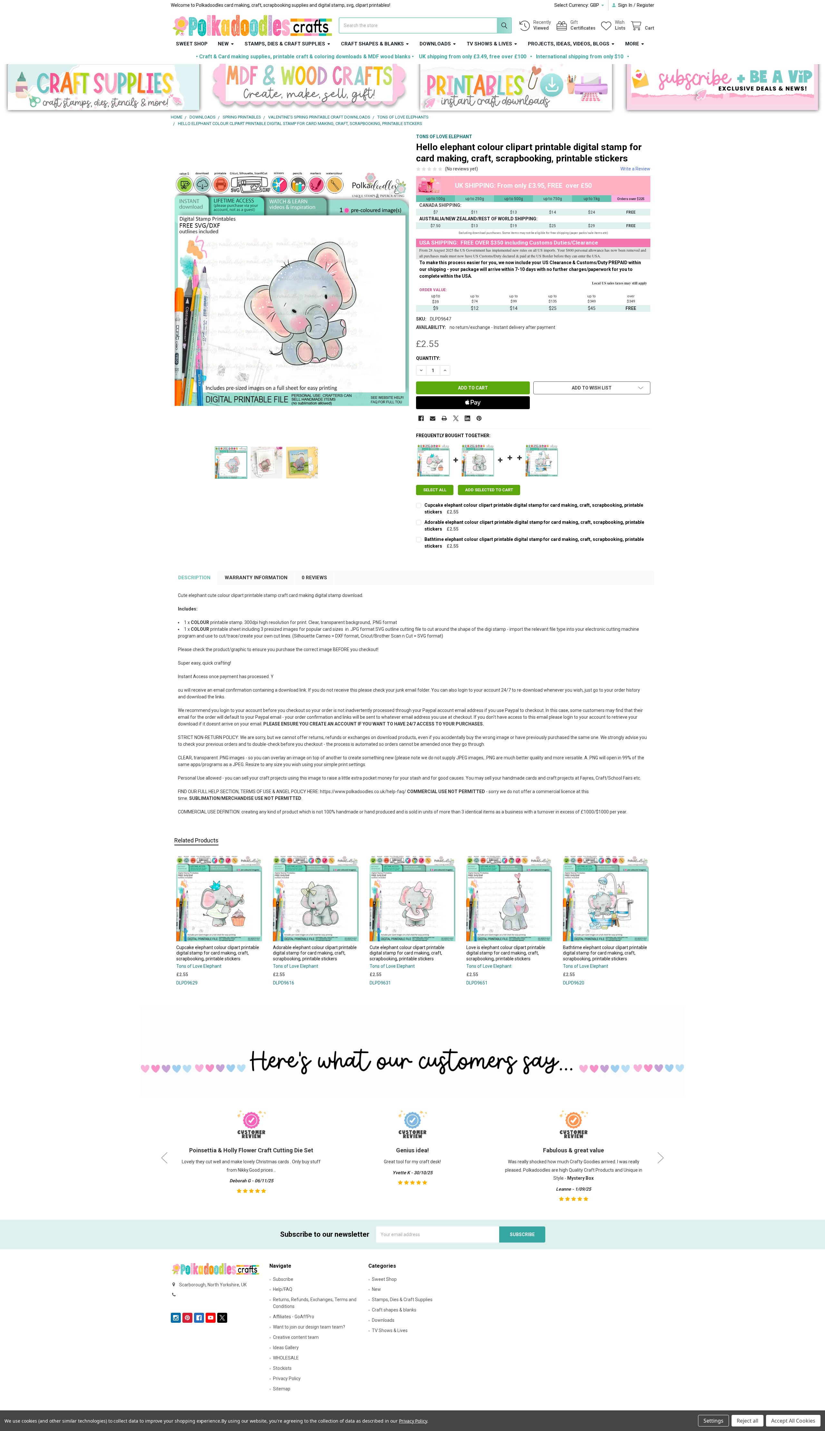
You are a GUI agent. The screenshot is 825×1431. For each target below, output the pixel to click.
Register (645, 5)
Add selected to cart (489, 489)
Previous (164, 1157)
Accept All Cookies (793, 1420)
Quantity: (428, 358)
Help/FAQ (282, 1289)
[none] (292, 288)
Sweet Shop (192, 44)
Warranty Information (256, 578)
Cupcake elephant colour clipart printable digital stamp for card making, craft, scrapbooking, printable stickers (217, 953)
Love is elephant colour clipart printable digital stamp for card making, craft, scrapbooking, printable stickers (505, 953)
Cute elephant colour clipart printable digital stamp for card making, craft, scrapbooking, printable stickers (407, 953)
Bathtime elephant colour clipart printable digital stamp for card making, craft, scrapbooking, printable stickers (605, 953)
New (223, 44)
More (632, 44)
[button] (103, 89)
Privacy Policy (287, 1378)
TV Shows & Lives (489, 44)
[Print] (444, 418)
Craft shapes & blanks (372, 44)
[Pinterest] (479, 418)
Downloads (435, 44)
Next (660, 1157)
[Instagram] (176, 1318)
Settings (713, 1420)
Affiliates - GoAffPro (293, 1316)
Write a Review (635, 168)
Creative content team (296, 1337)
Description (194, 578)
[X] (456, 418)
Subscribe (283, 1279)
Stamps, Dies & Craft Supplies (285, 44)
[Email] (433, 418)
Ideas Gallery (286, 1347)
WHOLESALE (286, 1357)
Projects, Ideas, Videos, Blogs (568, 44)
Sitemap (281, 1388)
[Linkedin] (467, 418)
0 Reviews (314, 578)
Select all (434, 489)
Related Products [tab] (196, 840)
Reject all (747, 1420)
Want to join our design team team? (309, 1327)
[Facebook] (421, 418)
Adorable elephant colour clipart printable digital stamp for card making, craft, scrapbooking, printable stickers (315, 953)
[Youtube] (211, 1318)
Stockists (282, 1368)
